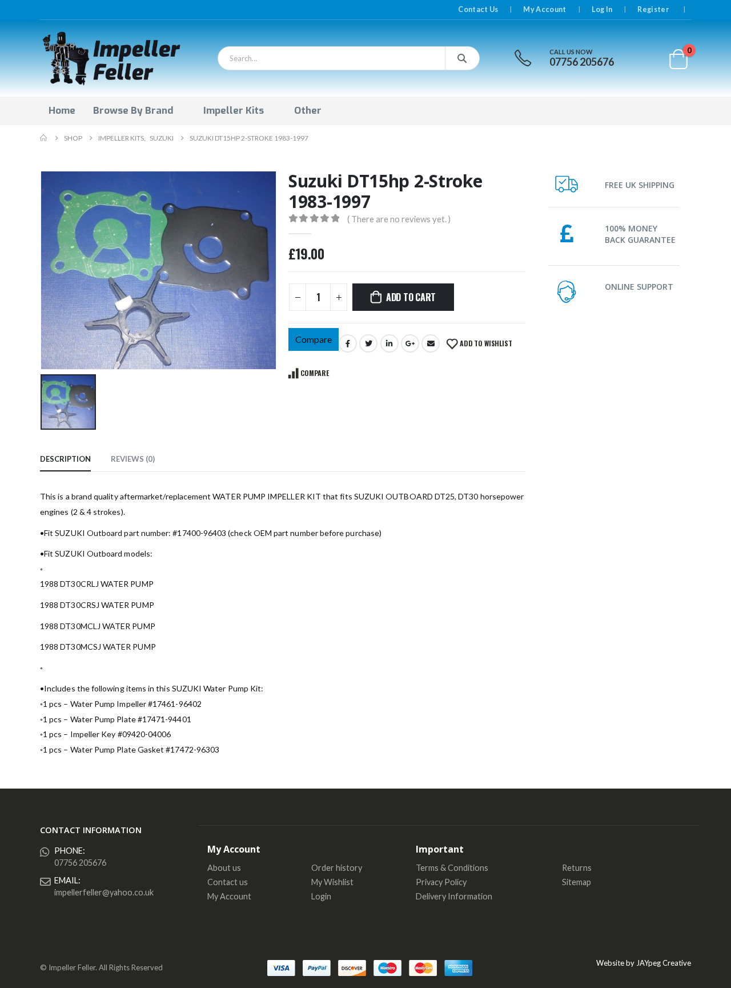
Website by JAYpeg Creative (643, 962)
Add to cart (411, 297)
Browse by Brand (133, 110)
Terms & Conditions (452, 868)
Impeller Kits (233, 110)
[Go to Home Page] (44, 138)
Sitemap (576, 882)
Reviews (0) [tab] (133, 458)
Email (430, 343)
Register (653, 9)
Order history (336, 868)
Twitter (368, 343)
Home (62, 110)
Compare (313, 339)
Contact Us (478, 9)
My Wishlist (332, 882)
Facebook (348, 343)
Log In (602, 9)
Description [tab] (65, 458)
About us (224, 868)
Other (308, 110)
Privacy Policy (441, 882)
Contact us (227, 882)
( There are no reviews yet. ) (399, 219)
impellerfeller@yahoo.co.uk (104, 892)
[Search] (462, 58)
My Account (544, 9)
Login (321, 896)
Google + (410, 343)
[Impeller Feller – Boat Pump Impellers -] (111, 58)
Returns (577, 868)
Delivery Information (454, 896)
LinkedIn (389, 343)
